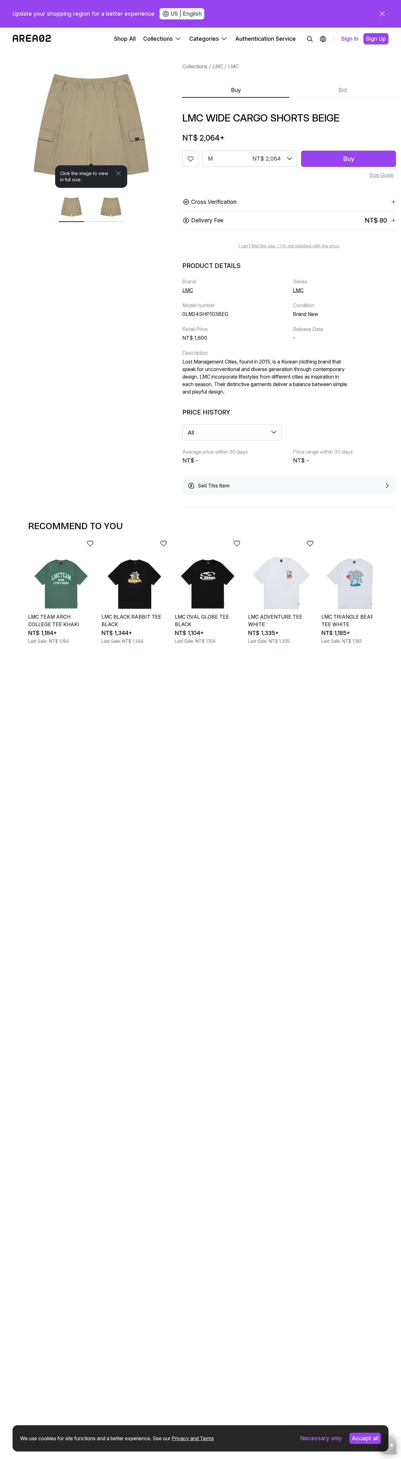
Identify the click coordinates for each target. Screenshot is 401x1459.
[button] (323, 39)
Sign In (349, 38)
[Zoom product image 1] (91, 119)
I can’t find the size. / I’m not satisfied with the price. (289, 245)
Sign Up (376, 38)
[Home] (32, 39)
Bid (342, 90)
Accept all (365, 1438)
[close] (382, 14)
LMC (217, 66)
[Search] (310, 39)
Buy (236, 90)
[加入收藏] (190, 159)
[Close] (118, 173)
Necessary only (321, 1438)
